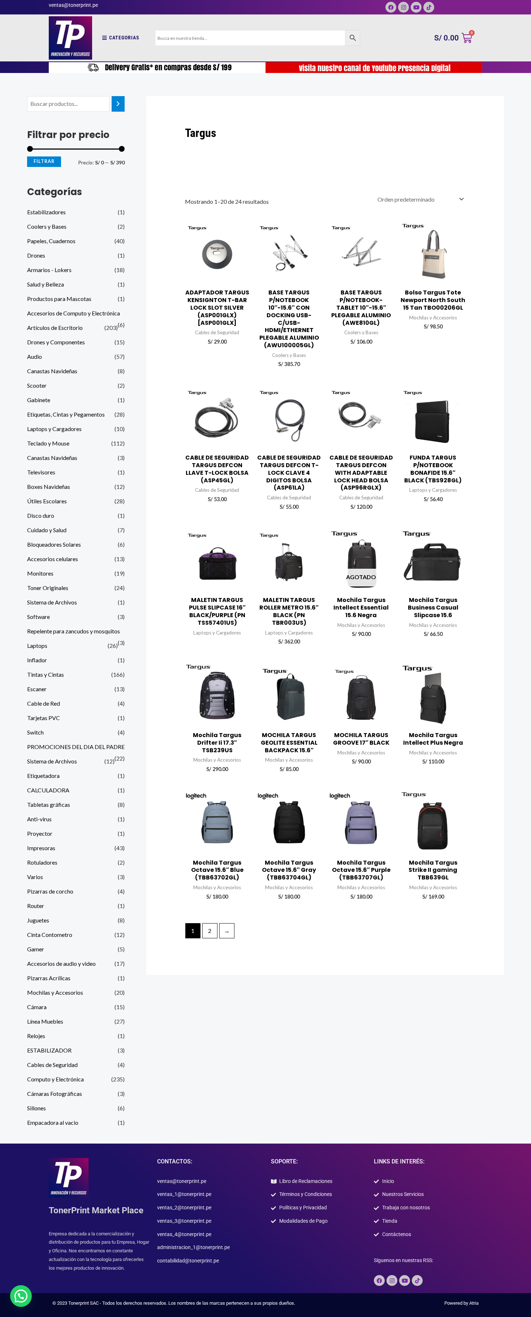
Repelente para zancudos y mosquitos (73, 631)
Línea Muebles (45, 1021)
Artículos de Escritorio (55, 327)
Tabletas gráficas (48, 804)
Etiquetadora (43, 775)
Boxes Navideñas (48, 486)
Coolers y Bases (46, 226)
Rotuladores (42, 862)
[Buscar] (118, 104)
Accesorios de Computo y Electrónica (73, 313)
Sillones (36, 1108)
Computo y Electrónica (55, 1079)
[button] (21, 1296)
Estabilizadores (46, 211)
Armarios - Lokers (49, 269)
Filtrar (44, 161)
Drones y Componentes (56, 342)
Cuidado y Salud (46, 529)
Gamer (35, 949)
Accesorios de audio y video (61, 963)
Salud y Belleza (45, 284)
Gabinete (38, 399)
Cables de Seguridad (52, 1064)
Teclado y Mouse (48, 443)
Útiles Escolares (47, 501)
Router (35, 905)
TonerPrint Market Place (96, 1210)
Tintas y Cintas (45, 674)
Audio (34, 356)
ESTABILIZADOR (49, 1050)
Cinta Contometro (49, 934)
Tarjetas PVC (43, 717)
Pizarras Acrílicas (48, 977)
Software (38, 616)
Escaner (37, 688)
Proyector (39, 833)
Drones (36, 255)
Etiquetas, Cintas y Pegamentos (66, 414)
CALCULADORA (48, 790)
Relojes (36, 1035)
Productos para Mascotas (59, 298)
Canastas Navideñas (52, 370)
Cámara (37, 1006)
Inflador (37, 660)
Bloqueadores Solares (54, 544)
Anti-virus (39, 818)
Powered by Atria (461, 1303)
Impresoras (41, 847)
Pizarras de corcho (50, 891)
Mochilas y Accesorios (55, 992)
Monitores (40, 573)
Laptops (37, 645)
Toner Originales (47, 587)
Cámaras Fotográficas (54, 1093)
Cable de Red (43, 703)
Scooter (37, 385)
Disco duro (40, 515)
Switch (35, 732)
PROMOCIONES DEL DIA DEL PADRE (76, 746)
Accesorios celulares (52, 558)
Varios (35, 876)
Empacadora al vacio (52, 1122)
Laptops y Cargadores (54, 428)
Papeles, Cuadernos (51, 240)
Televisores (41, 472)
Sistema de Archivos (52, 602)
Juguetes (38, 920)
